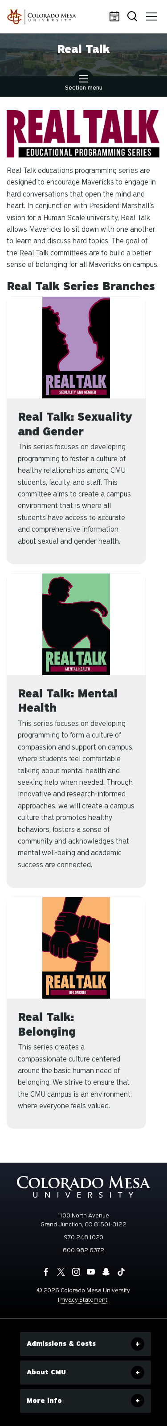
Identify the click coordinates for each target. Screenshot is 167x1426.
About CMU (46, 1372)
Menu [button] (151, 17)
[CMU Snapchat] (106, 1272)
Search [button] (134, 17)
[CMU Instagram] (76, 1272)
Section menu (83, 87)
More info (44, 1401)
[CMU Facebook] (46, 1272)
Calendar (116, 17)
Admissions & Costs (61, 1344)
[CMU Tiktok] (121, 1272)
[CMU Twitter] (61, 1272)
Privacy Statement (82, 1299)
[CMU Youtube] (91, 1272)
